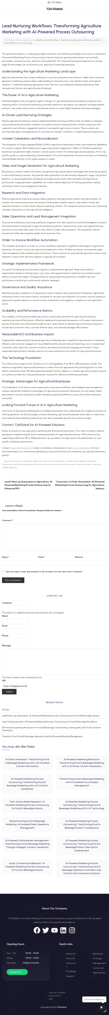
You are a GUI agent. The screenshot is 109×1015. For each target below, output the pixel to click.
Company (7, 603)
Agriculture (8, 461)
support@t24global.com (21, 448)
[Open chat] (102, 1008)
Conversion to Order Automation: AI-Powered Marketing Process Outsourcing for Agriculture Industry (79, 485)
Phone (5, 635)
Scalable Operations (9, 468)
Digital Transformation (87, 461)
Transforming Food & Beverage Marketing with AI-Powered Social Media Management (81, 782)
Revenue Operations (84, 464)
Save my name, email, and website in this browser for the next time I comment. (44, 571)
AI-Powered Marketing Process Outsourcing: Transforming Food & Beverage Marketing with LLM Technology (81, 805)
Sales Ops (96, 464)
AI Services (18, 461)
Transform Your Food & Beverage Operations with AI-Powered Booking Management (42, 736)
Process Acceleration (67, 464)
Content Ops (59, 461)
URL (4, 680)
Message (6, 645)
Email (41, 557)
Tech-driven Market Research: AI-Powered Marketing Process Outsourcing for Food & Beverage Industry (27, 805)
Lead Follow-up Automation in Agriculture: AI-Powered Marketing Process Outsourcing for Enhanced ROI (29, 485)
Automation (28, 461)
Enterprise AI (7, 464)
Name (5, 557)
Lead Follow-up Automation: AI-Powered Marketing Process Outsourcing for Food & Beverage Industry (51, 715)
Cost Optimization (72, 461)
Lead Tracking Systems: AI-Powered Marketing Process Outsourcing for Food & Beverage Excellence (49, 721)
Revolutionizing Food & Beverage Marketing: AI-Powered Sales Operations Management (27, 824)
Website (79, 557)
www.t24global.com (81, 448)
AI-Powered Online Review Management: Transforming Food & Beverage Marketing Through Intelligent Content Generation (27, 844)
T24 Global (54, 9)
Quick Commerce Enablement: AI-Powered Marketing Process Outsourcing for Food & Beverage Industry (27, 866)
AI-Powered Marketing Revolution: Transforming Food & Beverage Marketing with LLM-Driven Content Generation (81, 763)
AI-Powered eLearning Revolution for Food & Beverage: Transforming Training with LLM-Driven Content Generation (51, 729)
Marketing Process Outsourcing (46, 464)
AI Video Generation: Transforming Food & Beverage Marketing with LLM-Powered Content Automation (27, 763)
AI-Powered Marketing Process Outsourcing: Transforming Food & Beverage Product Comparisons (81, 824)
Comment (7, 520)
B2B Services (38, 461)
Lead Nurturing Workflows (23, 464)
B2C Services (49, 461)
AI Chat (5, 709)
